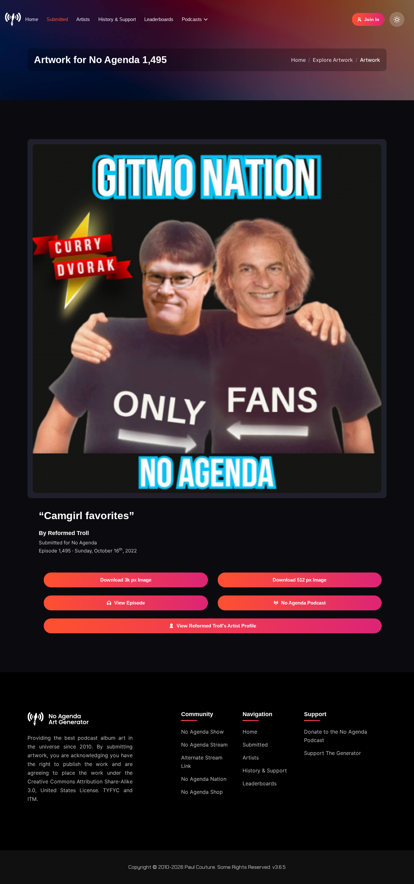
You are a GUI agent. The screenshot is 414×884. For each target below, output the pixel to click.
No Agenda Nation (203, 779)
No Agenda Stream (204, 744)
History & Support (117, 19)
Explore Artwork (333, 60)
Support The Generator (332, 753)
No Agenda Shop (202, 792)
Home (31, 19)
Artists (83, 19)
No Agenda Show (202, 731)
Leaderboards (158, 19)
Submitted (57, 19)
